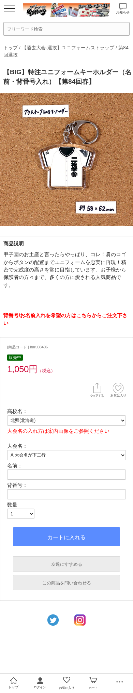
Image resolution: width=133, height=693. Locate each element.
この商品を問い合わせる (66, 582)
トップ (10, 47)
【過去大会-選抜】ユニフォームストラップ (68, 47)
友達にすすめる (66, 564)
